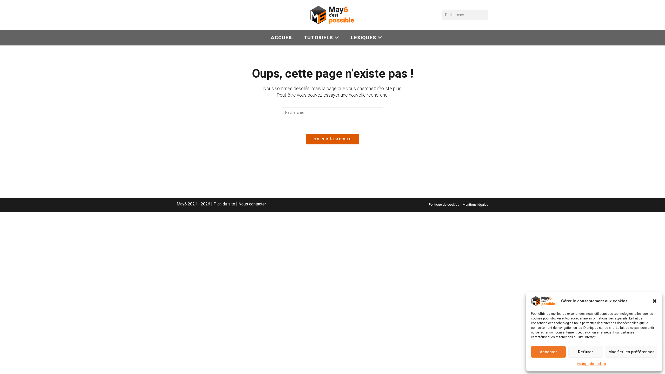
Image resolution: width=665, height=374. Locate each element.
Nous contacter (252, 204)
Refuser (585, 352)
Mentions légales (475, 204)
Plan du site (224, 204)
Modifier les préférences (631, 352)
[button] (654, 301)
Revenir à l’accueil (332, 139)
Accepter (548, 352)
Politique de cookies (591, 364)
